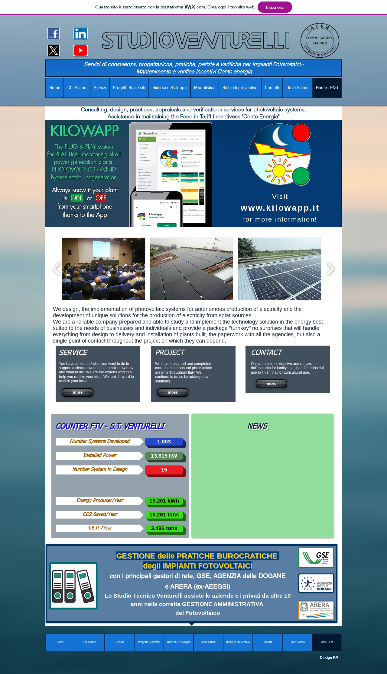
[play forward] (330, 268)
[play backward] (56, 268)
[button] (103, 269)
